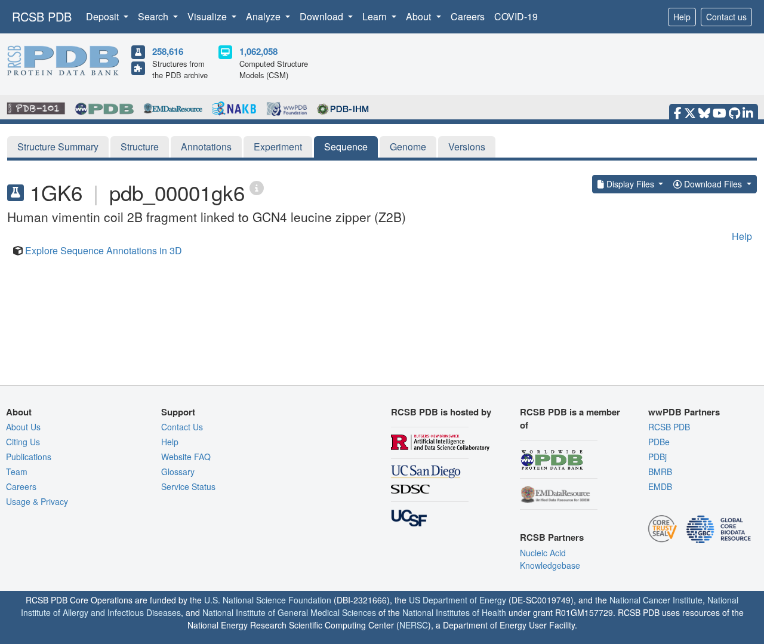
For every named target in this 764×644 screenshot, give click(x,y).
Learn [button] (375, 16)
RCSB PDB (42, 16)
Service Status (188, 486)
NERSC (413, 625)
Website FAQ (186, 457)
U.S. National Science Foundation (267, 600)
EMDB (660, 486)
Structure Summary (57, 146)
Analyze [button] (264, 16)
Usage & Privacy (37, 501)
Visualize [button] (208, 16)
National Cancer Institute (656, 600)
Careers (468, 16)
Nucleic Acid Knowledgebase (550, 559)
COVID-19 (516, 16)
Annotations (206, 146)
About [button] (419, 16)
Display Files (630, 184)
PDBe (659, 442)
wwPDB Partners (684, 411)
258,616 (167, 51)
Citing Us (23, 442)
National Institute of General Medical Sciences (289, 612)
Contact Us (182, 427)
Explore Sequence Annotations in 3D (103, 250)
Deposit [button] (103, 16)
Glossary (178, 471)
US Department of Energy (457, 600)
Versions (466, 146)
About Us (23, 427)
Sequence (346, 146)
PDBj (657, 457)
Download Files (713, 184)
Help (682, 17)
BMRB (660, 471)
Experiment (278, 146)
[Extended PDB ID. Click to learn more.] (256, 187)
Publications (28, 457)
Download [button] (323, 16)
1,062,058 (258, 51)
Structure (140, 146)
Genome (408, 146)
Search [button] (154, 16)
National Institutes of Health (454, 612)
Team (16, 471)
